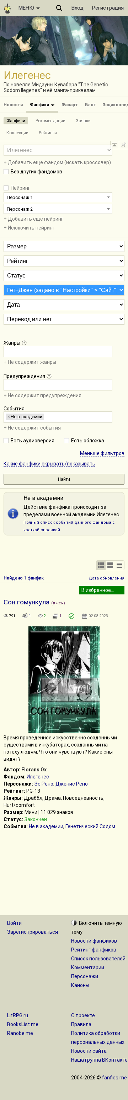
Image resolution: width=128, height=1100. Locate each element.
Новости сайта (89, 1051)
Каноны (80, 985)
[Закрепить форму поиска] (123, 145)
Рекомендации (50, 120)
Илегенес (38, 777)
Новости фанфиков (94, 941)
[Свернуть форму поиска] (114, 145)
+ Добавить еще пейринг (33, 219)
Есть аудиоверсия (32, 440)
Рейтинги (48, 132)
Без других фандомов (36, 171)
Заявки (83, 120)
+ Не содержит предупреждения (42, 395)
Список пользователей (98, 958)
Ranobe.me (20, 1033)
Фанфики (40, 104)
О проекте (83, 1015)
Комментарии (87, 967)
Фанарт (70, 104)
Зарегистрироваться (32, 932)
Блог (90, 104)
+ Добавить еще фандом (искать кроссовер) (57, 162)
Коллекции (17, 132)
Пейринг (20, 187)
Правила (81, 1024)
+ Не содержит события (32, 428)
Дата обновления (106, 578)
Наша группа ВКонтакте (99, 1060)
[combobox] (58, 197)
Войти (14, 923)
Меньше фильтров (102, 453)
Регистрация (108, 8)
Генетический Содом (90, 826)
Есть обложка (87, 440)
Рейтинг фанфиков (93, 950)
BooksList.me (22, 1024)
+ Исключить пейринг (29, 228)
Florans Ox (34, 769)
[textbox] (8, 351)
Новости (13, 104)
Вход (77, 8)
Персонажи (84, 976)
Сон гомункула (26, 602)
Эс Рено (43, 784)
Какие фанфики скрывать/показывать (49, 464)
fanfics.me (114, 1077)
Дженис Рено (71, 784)
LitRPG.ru (17, 1015)
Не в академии (46, 826)
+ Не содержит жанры (30, 362)
